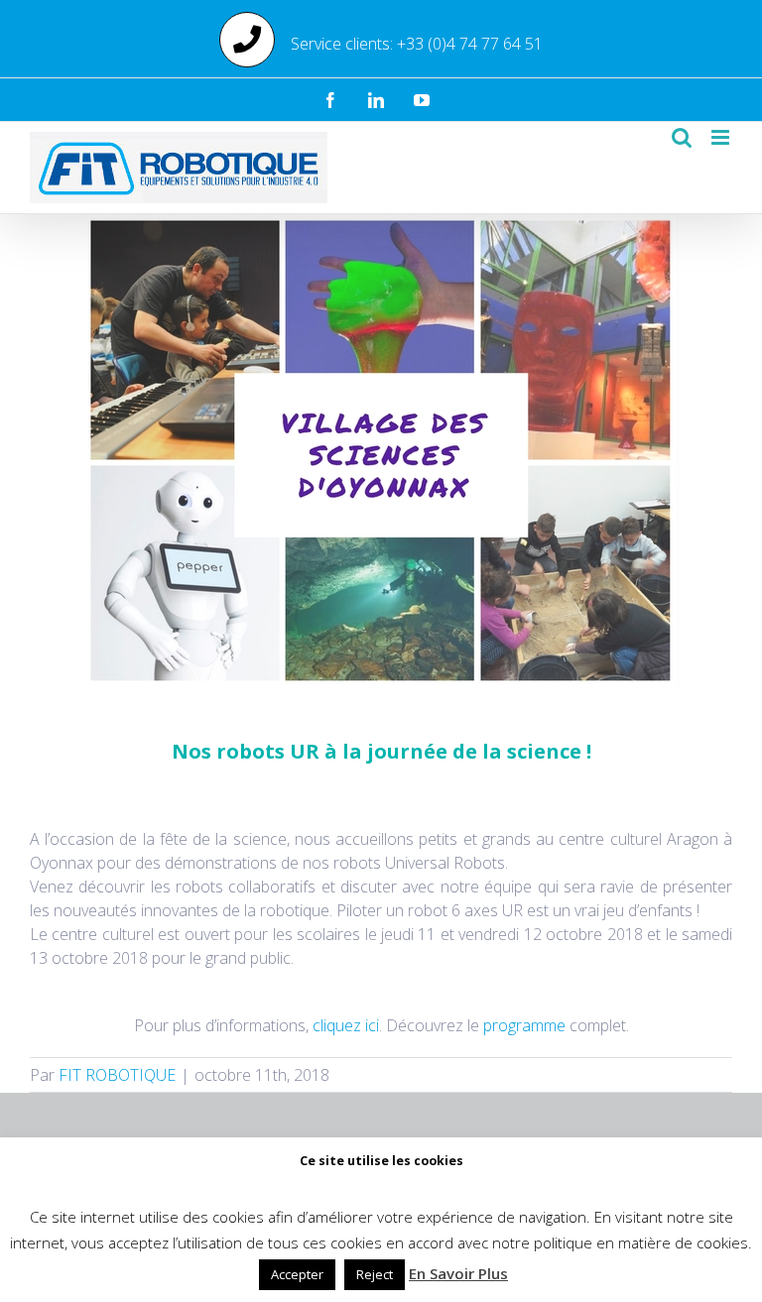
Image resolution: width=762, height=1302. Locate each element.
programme (524, 1025)
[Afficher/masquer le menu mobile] (721, 137)
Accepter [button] (297, 1274)
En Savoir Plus (458, 1273)
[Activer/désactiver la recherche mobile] (682, 137)
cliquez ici (346, 1025)
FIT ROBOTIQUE (117, 1075)
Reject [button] (374, 1274)
